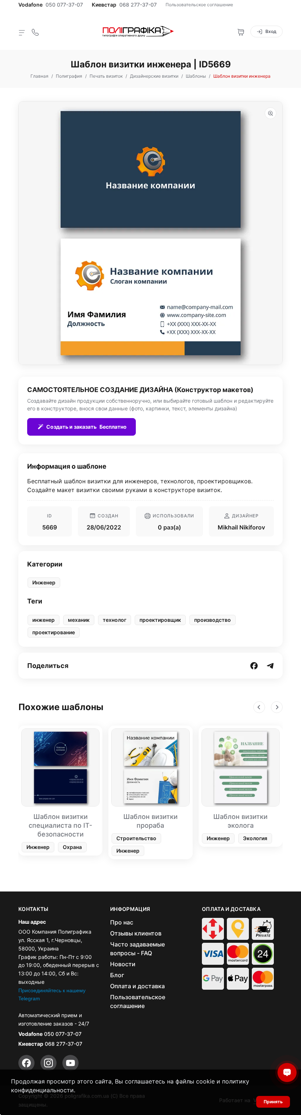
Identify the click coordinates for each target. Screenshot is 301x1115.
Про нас (121, 922)
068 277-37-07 (138, 5)
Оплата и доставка (137, 986)
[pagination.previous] (259, 707)
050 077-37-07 (64, 5)
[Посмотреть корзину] (240, 31)
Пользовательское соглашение (199, 4)
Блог (117, 975)
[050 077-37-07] (35, 31)
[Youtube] (70, 1063)
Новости (122, 964)
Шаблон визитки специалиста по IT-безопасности (60, 825)
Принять (273, 1101)
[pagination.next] (277, 707)
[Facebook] (26, 1063)
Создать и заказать (86, 427)
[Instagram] (48, 1063)
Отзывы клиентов (136, 933)
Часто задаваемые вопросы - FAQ (137, 949)
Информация (130, 909)
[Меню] (22, 32)
